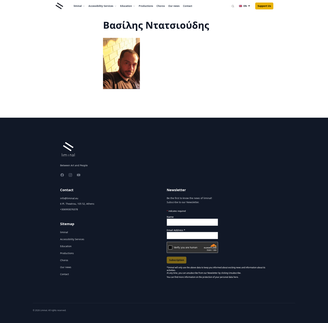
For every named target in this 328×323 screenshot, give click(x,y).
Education (66, 246)
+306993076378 (69, 209)
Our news (174, 6)
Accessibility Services (72, 239)
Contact (187, 6)
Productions (146, 6)
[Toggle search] (232, 6)
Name (170, 216)
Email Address (176, 230)
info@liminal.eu (69, 198)
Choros (160, 6)
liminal (64, 232)
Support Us (264, 6)
